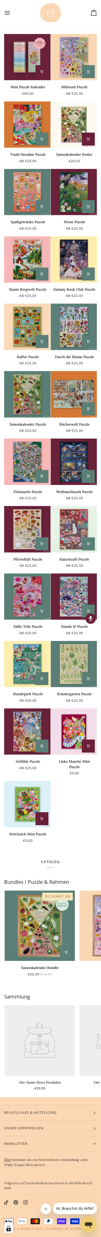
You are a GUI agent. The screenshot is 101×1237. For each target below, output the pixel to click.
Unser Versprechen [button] (24, 1128)
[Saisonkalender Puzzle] (27, 394)
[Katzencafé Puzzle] (74, 529)
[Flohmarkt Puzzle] (27, 462)
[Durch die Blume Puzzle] (74, 327)
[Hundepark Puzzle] (27, 664)
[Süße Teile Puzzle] (27, 596)
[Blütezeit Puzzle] (74, 57)
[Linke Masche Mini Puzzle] (74, 731)
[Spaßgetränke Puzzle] (27, 192)
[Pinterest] (15, 1202)
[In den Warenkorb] (41, 71)
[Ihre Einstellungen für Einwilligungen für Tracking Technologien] (8, 1228)
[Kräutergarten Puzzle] (74, 664)
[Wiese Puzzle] (74, 192)
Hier (7, 1159)
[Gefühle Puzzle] (27, 731)
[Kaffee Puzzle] (27, 327)
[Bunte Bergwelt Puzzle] (27, 259)
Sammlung (17, 996)
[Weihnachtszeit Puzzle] (74, 462)
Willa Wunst (21, 1229)
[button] (90, 618)
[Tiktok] (6, 1202)
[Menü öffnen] (12, 12)
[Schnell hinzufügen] (88, 71)
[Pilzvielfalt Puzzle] (27, 529)
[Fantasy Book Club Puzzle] (74, 259)
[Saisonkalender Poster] (74, 124)
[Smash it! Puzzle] (74, 596)
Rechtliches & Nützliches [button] (30, 1112)
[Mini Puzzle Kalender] (27, 57)
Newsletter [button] (15, 1144)
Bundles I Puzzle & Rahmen (36, 881)
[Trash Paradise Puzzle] (27, 124)
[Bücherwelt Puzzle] (74, 394)
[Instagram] (25, 1202)
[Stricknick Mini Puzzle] (27, 804)
